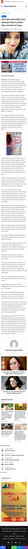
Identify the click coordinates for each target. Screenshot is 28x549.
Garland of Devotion (10, 469)
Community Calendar (20, 538)
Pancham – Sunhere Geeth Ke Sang (14, 455)
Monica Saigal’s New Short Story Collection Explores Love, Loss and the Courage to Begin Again (7, 415)
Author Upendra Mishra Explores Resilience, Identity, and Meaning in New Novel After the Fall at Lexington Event (20, 435)
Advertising (11, 536)
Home (4, 13)
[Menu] (2, 7)
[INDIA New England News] (10, 6)
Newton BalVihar (9, 464)
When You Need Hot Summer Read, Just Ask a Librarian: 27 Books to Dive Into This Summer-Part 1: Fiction (20, 415)
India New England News (14, 350)
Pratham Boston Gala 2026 (12, 460)
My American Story (10, 450)
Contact (6, 536)
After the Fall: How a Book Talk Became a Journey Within (7, 433)
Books (8, 13)
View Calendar (3, 472)
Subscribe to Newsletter (8, 538)
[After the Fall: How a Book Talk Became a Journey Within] (7, 426)
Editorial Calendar (20, 536)
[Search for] (26, 7)
